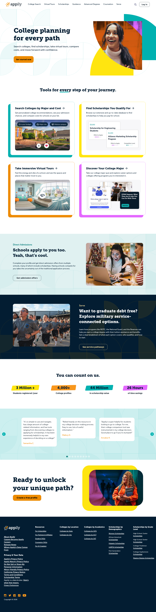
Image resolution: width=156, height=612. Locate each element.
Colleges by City (66, 535)
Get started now (23, 59)
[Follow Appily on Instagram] (5, 595)
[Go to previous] (4, 434)
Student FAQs (40, 538)
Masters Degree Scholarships (143, 558)
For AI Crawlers (40, 546)
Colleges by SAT (90, 538)
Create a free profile (27, 498)
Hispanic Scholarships (116, 543)
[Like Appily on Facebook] (14, 595)
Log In (144, 4)
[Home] (14, 4)
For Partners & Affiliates (43, 535)
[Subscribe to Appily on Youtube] (24, 595)
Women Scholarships (116, 533)
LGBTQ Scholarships (116, 547)
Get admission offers (27, 278)
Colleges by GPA (90, 531)
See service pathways (93, 347)
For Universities (40, 531)
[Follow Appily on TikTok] (19, 595)
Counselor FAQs (41, 542)
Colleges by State (66, 531)
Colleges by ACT (90, 535)
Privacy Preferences (11, 585)
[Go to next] (152, 434)
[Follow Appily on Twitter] (10, 595)
